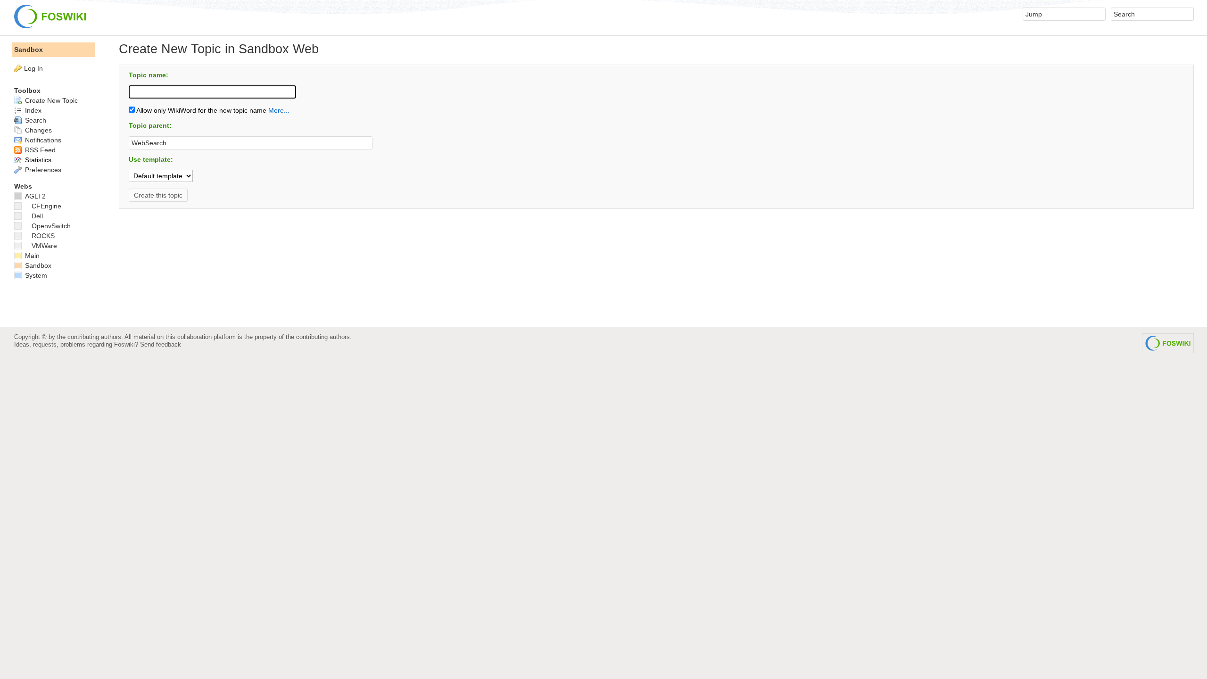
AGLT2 (34, 196)
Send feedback (160, 344)
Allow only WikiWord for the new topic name (200, 110)
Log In (33, 68)
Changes (37, 130)
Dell (37, 216)
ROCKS (43, 236)
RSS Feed (39, 150)
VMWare (44, 245)
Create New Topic (50, 100)
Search (34, 120)
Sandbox (28, 49)
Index (32, 110)
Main (31, 255)
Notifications (42, 140)
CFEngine (46, 206)
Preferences (42, 170)
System (35, 275)
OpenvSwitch (51, 226)
